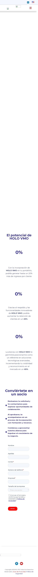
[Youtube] (21, 563)
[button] (31, 8)
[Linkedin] (28, 2)
